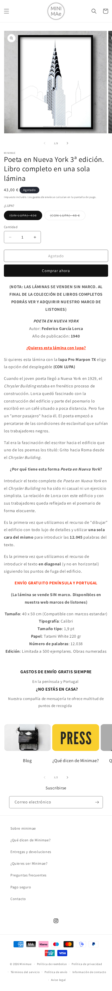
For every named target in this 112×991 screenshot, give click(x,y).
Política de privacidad (87, 964)
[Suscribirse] (97, 802)
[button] (6, 11)
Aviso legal (58, 980)
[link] (56, 677)
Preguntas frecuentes (28, 875)
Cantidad (10, 227)
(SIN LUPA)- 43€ (25, 216)
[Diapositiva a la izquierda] (44, 143)
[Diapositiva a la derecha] (67, 143)
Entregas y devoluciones (30, 851)
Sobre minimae (23, 828)
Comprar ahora (56, 270)
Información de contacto (89, 972)
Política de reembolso (52, 964)
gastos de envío (42, 197)
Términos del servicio (25, 972)
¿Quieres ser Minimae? (29, 863)
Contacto (18, 898)
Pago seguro (20, 887)
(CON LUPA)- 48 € (67, 216)
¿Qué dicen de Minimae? (30, 840)
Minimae (26, 964)
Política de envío (56, 972)
